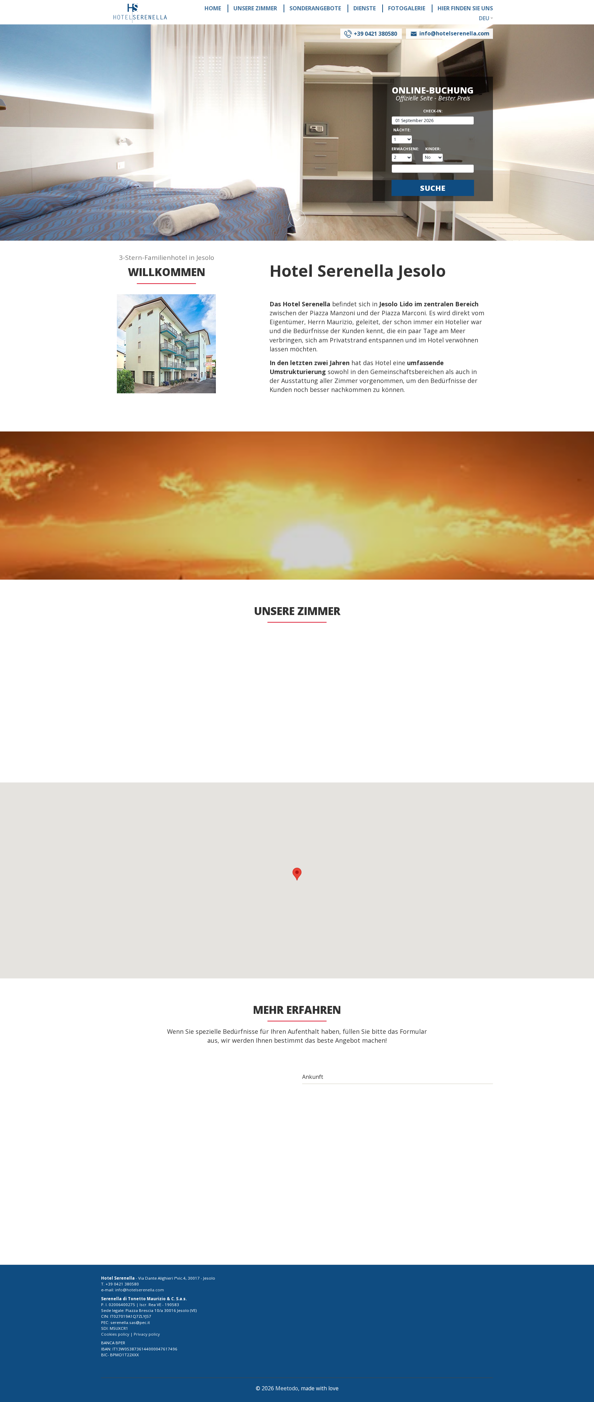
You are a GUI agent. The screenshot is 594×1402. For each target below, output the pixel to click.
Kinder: (433, 148)
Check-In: (432, 111)
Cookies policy (115, 1334)
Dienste (364, 8)
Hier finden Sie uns (465, 8)
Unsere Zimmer (255, 8)
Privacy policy (147, 1334)
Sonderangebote (315, 8)
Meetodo (286, 1388)
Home (213, 8)
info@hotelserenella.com (126, 976)
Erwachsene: (402, 148)
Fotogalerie (406, 8)
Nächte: (401, 130)
